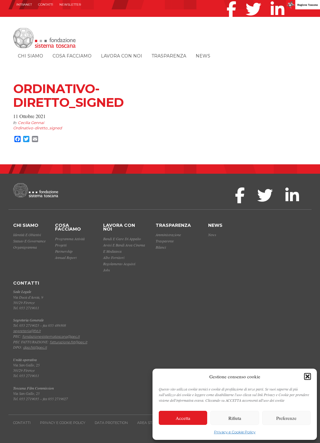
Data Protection (111, 423)
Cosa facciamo (72, 56)
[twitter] (255, 1)
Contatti (45, 4)
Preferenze (286, 418)
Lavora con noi (121, 56)
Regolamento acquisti (119, 263)
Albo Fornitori (113, 257)
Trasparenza (169, 56)
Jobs (106, 269)
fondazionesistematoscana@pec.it (51, 336)
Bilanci (161, 247)
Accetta (183, 418)
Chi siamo (30, 56)
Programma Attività (70, 238)
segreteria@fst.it (27, 331)
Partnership (63, 251)
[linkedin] (279, 1)
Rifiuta (234, 418)
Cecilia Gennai (31, 122)
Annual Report (66, 257)
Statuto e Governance (29, 240)
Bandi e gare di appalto (122, 238)
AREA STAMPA (150, 423)
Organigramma (25, 247)
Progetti (61, 244)
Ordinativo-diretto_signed (37, 128)
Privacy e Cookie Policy (235, 432)
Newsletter (70, 4)
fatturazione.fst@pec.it (68, 342)
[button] (307, 376)
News (203, 56)
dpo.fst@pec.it (35, 347)
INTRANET (24, 4)
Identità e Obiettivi (27, 234)
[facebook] (232, 1)
